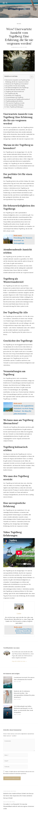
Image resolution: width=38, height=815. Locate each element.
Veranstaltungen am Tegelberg (14, 97)
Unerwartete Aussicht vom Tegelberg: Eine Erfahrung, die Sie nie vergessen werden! (17, 81)
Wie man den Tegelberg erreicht (15, 103)
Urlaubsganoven (21, 15)
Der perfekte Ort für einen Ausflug (15, 86)
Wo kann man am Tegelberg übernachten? (18, 99)
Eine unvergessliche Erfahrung (14, 105)
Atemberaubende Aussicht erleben (15, 89)
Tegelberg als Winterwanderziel (15, 91)
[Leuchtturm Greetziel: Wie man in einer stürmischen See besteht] (7, 682)
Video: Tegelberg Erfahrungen (14, 107)
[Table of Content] (31, 76)
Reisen (19, 23)
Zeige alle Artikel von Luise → (19, 661)
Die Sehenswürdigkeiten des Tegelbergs (17, 87)
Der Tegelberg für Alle (11, 93)
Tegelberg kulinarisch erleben (14, 101)
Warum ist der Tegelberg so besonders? (17, 84)
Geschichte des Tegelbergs (13, 95)
